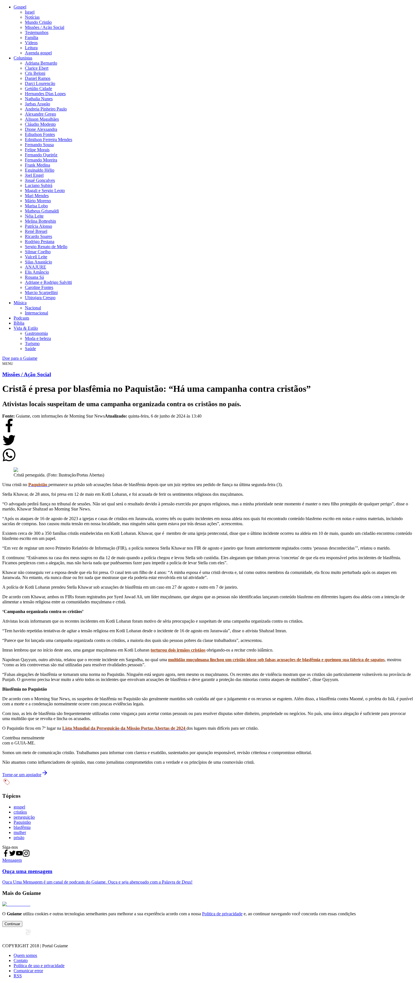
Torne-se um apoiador (21, 774)
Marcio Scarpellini (41, 292)
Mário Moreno (38, 200)
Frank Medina (37, 165)
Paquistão (22, 822)
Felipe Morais (37, 149)
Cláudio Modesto (40, 124)
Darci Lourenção (40, 83)
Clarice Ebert (36, 68)
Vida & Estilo (26, 328)
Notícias (32, 17)
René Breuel (36, 231)
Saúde (30, 348)
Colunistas (23, 58)
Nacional (33, 307)
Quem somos (25, 955)
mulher (20, 832)
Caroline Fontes (39, 287)
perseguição (24, 817)
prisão (19, 837)
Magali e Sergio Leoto (45, 190)
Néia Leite (34, 216)
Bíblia (19, 323)
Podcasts (21, 318)
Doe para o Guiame (19, 358)
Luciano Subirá (38, 185)
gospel (19, 807)
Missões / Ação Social (44, 27)
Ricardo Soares (38, 236)
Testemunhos (36, 32)
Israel (30, 12)
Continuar (12, 924)
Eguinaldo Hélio (39, 170)
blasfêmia (22, 827)
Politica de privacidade (222, 913)
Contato (21, 960)
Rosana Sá (34, 277)
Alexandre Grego (40, 114)
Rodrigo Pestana (39, 241)
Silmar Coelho (38, 251)
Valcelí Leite (36, 256)
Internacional (36, 312)
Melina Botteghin (40, 221)
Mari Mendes (37, 195)
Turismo (32, 343)
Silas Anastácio (38, 261)
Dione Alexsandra (41, 129)
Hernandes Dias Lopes (45, 93)
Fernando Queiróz (41, 154)
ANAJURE (35, 267)
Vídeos (31, 42)
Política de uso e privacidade (39, 965)
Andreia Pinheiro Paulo (46, 109)
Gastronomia (36, 333)
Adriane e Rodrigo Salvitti (48, 282)
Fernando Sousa (39, 144)
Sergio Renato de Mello (46, 246)
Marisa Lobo (36, 205)
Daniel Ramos (37, 78)
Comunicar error (28, 970)
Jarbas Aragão (37, 103)
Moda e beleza (38, 338)
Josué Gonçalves (40, 180)
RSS (18, 975)
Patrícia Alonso (38, 226)
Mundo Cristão (38, 22)
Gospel (20, 7)
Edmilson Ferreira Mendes (48, 139)
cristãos (20, 812)
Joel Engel (34, 175)
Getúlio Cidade (38, 88)
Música (20, 302)
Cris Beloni (35, 73)
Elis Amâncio (37, 272)
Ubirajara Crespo (40, 297)
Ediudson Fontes (40, 134)
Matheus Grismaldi (42, 210)
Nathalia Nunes (39, 98)
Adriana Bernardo (41, 63)
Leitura (31, 47)
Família (31, 37)
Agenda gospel (38, 52)
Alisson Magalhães (42, 119)
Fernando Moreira (41, 160)
